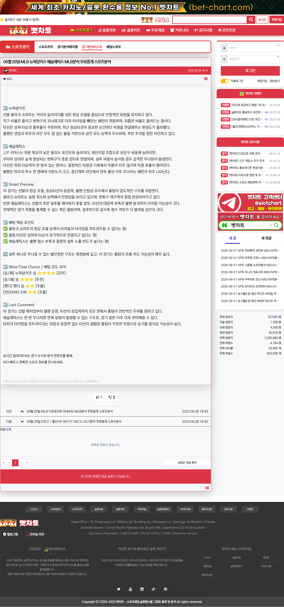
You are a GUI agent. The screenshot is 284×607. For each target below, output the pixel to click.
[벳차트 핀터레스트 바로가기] (165, 589)
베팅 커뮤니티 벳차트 (75, 560)
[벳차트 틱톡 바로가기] (154, 589)
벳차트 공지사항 (250, 142)
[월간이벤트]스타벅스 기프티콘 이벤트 (242, 126)
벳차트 (141, 560)
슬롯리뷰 (99, 509)
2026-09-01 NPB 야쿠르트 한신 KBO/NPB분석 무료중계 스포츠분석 (250, 279)
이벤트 (250, 509)
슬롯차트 (120, 509)
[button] (206, 79)
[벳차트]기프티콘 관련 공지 (241, 153)
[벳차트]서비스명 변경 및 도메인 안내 (243, 175)
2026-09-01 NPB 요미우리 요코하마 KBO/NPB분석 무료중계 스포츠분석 (250, 286)
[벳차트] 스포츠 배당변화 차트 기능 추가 (243, 182)
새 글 (232, 238)
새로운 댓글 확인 (187, 462)
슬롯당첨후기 (163, 509)
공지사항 (228, 509)
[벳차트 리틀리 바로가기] (141, 589)
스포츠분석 (55, 509)
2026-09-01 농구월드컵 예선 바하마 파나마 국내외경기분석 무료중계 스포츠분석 (250, 301)
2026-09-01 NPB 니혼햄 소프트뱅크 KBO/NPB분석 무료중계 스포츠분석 (250, 265)
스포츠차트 (46, 47)
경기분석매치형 (67, 47)
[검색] (251, 20)
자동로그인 (237, 81)
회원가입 (277, 19)
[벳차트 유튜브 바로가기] (130, 589)
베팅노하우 (113, 47)
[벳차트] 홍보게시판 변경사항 (242, 168)
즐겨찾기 (9, 19)
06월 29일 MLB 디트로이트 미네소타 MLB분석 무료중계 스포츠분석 (70, 411)
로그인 (262, 20)
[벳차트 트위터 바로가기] (119, 589)
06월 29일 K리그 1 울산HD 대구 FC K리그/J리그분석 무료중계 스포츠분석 (74, 421)
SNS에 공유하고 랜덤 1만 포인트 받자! (245, 105)
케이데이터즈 (57, 549)
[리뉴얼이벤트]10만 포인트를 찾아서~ (242, 119)
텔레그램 (12, 534)
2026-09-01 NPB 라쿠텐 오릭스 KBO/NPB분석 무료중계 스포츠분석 (250, 258)
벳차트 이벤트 (253, 93)
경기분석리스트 (92, 47)
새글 (18, 19)
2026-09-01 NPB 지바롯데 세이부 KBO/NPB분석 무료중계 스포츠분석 (250, 250)
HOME (34, 509)
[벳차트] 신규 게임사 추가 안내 (243, 161)
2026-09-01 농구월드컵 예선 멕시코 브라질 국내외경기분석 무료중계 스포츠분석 (250, 293)
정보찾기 (275, 81)
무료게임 (142, 509)
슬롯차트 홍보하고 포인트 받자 (242, 112)
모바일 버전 (36, 534)
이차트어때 (185, 509)
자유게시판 (266, 566)
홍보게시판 (207, 509)
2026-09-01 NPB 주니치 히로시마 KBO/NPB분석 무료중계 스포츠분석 (250, 272)
